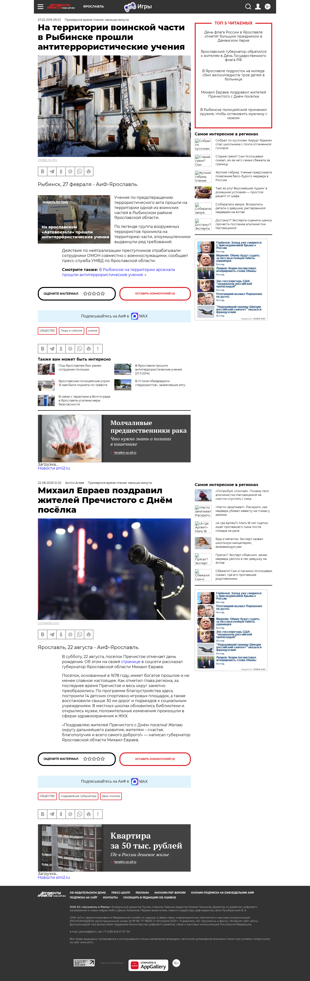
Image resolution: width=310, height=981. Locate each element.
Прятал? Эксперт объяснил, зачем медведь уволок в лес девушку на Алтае (241, 558)
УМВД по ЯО (47, 160)
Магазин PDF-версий (170, 892)
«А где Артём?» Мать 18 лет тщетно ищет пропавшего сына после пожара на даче (242, 527)
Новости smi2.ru (54, 468)
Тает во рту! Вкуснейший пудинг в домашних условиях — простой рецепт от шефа (241, 192)
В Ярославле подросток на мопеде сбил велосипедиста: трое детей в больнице (233, 75)
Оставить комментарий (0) (155, 293)
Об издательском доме (88, 892)
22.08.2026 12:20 (49, 483)
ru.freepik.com (48, 623)
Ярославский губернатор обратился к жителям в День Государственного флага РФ (233, 56)
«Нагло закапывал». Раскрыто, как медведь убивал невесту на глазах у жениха (243, 511)
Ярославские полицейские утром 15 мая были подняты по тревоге (84, 383)
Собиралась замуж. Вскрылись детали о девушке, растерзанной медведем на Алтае (240, 208)
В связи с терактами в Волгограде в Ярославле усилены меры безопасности (84, 400)
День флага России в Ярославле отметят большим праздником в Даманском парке (233, 36)
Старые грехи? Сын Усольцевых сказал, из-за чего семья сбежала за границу (243, 160)
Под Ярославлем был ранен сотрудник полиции (80, 367)
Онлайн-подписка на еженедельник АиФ (222, 892)
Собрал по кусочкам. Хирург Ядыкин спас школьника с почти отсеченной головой (244, 144)
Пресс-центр (120, 892)
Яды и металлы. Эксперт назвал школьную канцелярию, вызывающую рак (239, 542)
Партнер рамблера (111, 962)
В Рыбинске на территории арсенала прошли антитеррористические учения (118, 272)
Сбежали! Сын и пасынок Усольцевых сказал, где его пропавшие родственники (244, 574)
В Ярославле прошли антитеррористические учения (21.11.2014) (158, 369)
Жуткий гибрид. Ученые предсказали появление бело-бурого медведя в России (244, 176)
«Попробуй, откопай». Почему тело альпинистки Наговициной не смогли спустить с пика (242, 495)
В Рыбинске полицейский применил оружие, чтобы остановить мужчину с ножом (233, 114)
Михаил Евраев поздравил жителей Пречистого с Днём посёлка (233, 94)
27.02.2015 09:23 (49, 20)
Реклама (142, 892)
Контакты (110, 897)
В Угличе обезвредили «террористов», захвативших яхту (160, 383)
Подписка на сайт (83, 897)
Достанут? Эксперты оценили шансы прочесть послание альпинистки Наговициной (244, 224)
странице (130, 661)
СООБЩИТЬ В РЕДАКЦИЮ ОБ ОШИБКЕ (149, 897)
